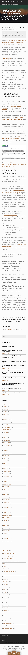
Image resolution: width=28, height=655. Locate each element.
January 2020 (6, 504)
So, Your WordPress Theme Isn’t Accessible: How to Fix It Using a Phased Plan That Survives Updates (13, 372)
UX (3, 620)
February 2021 (6, 471)
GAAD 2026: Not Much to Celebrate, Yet (11, 392)
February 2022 (6, 442)
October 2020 (6, 481)
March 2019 (6, 530)
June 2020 (5, 492)
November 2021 (7, 448)
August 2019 (6, 517)
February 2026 (6, 419)
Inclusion (15, 29)
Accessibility (10, 29)
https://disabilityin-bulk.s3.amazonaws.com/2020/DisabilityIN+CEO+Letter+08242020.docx (14, 164)
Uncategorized (6, 618)
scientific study (7, 58)
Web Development (7, 623)
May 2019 (5, 525)
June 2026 (5, 409)
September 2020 (7, 484)
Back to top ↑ (18, 649)
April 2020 (5, 497)
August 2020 (6, 486)
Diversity (5, 584)
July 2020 (5, 489)
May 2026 (5, 411)
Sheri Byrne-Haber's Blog (12, 1)
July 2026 (5, 406)
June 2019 (5, 523)
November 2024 (7, 427)
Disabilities (4, 29)
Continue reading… (5, 347)
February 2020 (6, 502)
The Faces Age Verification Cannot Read (11, 388)
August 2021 (6, 455)
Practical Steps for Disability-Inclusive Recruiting (14, 361)
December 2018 (6, 538)
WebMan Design (10, 649)
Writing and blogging (8, 628)
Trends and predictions (8, 612)
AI (3, 563)
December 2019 (6, 507)
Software (5, 610)
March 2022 (6, 440)
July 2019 (5, 520)
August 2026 (6, 404)
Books (4, 566)
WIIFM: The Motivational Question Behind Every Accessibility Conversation (13, 384)
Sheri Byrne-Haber (15, 27)
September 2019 (7, 515)
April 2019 (5, 528)
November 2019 (7, 510)
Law (4, 602)
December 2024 (6, 424)
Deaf (4, 574)
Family (4, 589)
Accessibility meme (7, 556)
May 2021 (5, 463)
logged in (10, 329)
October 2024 (6, 429)
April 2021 (5, 466)
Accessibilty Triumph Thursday (10, 561)
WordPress (14, 648)
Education (5, 587)
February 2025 (6, 422)
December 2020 (6, 476)
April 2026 (5, 414)
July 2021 (5, 458)
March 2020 (6, 499)
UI (3, 615)
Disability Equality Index (10, 215)
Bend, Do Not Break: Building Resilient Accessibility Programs (11, 356)
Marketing (5, 605)
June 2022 (5, 432)
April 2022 (5, 437)
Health (4, 592)
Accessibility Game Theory (8, 346)
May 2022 (5, 435)
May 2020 (5, 494)
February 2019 (6, 533)
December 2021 (6, 445)
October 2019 (6, 512)
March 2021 (6, 468)
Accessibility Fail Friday (8, 553)
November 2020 (7, 479)
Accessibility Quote (7, 558)
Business (5, 568)
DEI (4, 576)
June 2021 (5, 460)
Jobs (4, 600)
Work (4, 625)
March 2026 (6, 417)
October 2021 (6, 450)
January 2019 (6, 536)
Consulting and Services (8, 571)
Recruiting (5, 607)
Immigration (6, 594)
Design (4, 579)
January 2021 (6, 473)
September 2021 (7, 453)
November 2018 (7, 541)
